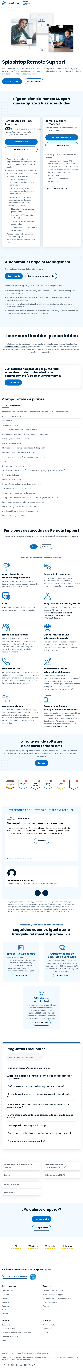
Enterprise (15, 405)
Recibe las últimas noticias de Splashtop (24, 1269)
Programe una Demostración (41, 276)
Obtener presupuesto (61, 137)
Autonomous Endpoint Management (57, 1298)
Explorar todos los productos (53, 1310)
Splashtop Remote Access (53, 1291)
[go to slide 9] (28, 858)
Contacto (6, 1310)
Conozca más (14, 276)
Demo (7, 1175)
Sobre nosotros (9, 1286)
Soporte (5, 1320)
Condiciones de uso (41, 1353)
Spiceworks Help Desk (61, 615)
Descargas (9, 1192)
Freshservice (56, 612)
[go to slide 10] (31, 858)
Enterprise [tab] (46, 546)
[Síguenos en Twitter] (21, 1365)
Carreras (5, 1302)
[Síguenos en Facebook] (17, 1365)
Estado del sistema (9, 1329)
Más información (60, 726)
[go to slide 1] (7, 858)
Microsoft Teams (52, 618)
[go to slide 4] (15, 858)
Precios (46, 1333)
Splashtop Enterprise (50, 1302)
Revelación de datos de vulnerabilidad (16, 1333)
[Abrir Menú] (79, 3)
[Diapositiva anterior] (38, 893)
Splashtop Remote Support (53, 1294)
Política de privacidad (24, 1353)
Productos (47, 1286)
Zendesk (47, 615)
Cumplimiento (7, 1353)
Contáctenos (13, 382)
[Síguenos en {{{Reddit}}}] (29, 1365)
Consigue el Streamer (10, 1336)
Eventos (5, 1298)
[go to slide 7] (23, 858)
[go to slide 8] (25, 858)
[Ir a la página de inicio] (10, 3)
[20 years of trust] (25, 3)
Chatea (5, 607)
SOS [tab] (34, 546)
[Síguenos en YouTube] (25, 1365)
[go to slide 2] (10, 858)
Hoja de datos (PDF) (55, 1175)
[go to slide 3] (12, 858)
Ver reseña (41, 841)
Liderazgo (5, 1294)
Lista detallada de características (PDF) (55, 1166)
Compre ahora (34, 81)
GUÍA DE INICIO (11, 1184)
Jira (73, 615)
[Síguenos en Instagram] (8, 1365)
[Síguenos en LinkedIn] (4, 1365)
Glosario (5, 1314)
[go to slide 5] (18, 858)
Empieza (41, 763)
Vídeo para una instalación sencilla (18, 1166)
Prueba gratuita (12, 81)
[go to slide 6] (20, 858)
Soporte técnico (8, 1325)
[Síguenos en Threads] (12, 1365)
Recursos (5, 1306)
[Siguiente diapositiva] (45, 893)
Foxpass (46, 1306)
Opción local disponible (56, 188)
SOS (5, 405)
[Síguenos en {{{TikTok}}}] (33, 1365)
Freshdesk (67, 612)
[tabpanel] (41, 642)
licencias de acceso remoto (16, 346)
